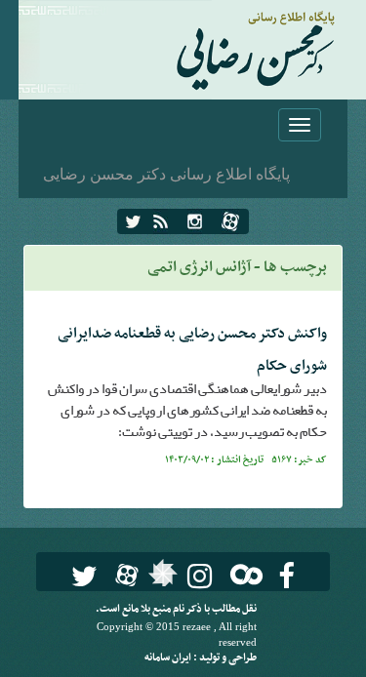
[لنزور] (160, 578)
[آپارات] (230, 221)
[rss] (160, 221)
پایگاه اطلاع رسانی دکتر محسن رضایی (166, 173)
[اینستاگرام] (194, 221)
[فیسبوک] (286, 576)
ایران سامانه (168, 658)
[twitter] (133, 221)
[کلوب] (243, 574)
